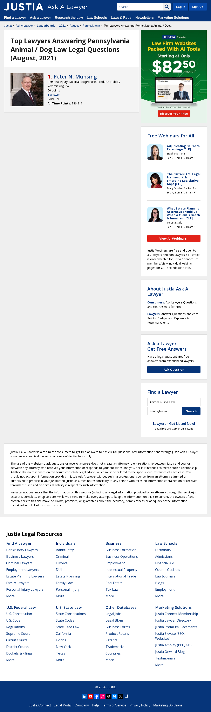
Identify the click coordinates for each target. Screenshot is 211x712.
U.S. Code (13, 620)
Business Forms (118, 627)
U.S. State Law (69, 607)
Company (82, 705)
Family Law (64, 583)
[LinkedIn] (84, 696)
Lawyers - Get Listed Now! (174, 423)
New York (63, 646)
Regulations (15, 627)
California (63, 633)
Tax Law (112, 589)
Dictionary (163, 550)
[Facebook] (96, 696)
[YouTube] (90, 696)
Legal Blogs (115, 620)
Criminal (62, 556)
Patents (111, 640)
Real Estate (114, 583)
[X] (120, 696)
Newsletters (144, 17)
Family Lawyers (17, 583)
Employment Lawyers (22, 569)
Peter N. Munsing (75, 76)
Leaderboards (46, 25)
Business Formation (121, 550)
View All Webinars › (174, 238)
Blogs (159, 583)
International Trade (121, 576)
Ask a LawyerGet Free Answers (167, 346)
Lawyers (153, 314)
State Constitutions (71, 613)
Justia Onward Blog (170, 651)
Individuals (65, 543)
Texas (60, 653)
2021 (62, 25)
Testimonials (165, 658)
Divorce (62, 563)
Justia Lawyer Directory (173, 620)
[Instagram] (102, 696)
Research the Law (69, 17)
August (74, 25)
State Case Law (67, 627)
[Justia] (23, 7)
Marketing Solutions (173, 17)
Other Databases (121, 607)
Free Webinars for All (170, 135)
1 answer (54, 95)
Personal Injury (68, 589)
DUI (59, 569)
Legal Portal (63, 705)
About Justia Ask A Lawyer (167, 291)
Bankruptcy (65, 550)
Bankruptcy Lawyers (22, 550)
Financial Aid (164, 563)
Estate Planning (68, 576)
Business (113, 543)
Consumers (155, 302)
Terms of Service (114, 705)
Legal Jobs (114, 613)
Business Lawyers (20, 556)
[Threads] (108, 696)
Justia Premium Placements (176, 627)
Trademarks (115, 646)
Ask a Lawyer (41, 17)
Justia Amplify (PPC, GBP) (174, 645)
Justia (8, 25)
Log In (180, 6)
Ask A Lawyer (24, 25)
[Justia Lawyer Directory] (126, 696)
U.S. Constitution (19, 613)
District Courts (17, 646)
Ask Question (174, 369)
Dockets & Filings (19, 653)
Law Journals (165, 576)
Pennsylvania (91, 25)
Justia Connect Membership (176, 613)
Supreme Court (18, 633)
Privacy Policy (139, 705)
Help (95, 705)
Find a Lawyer (15, 17)
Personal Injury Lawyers (24, 589)
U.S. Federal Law (21, 607)
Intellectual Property (121, 569)
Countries (113, 653)
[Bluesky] (114, 696)
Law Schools (97, 17)
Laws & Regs (121, 17)
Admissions (164, 556)
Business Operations (122, 556)
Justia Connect (40, 705)
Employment (115, 563)
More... (11, 596)
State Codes (65, 620)
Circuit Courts (16, 640)
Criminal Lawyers (19, 563)
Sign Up (197, 6)
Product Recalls (117, 633)
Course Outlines (167, 569)
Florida (61, 640)
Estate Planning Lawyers (25, 576)
